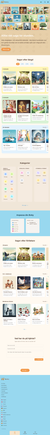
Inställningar (3, 396)
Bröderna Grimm (6, 318)
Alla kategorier (4, 387)
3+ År (27, 63)
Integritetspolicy (4, 389)
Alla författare (4, 385)
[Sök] (45, 2)
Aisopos (4, 85)
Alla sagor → (25, 370)
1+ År (22, 63)
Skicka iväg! (39, 359)
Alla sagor (24, 205)
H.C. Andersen (5, 290)
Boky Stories (34, 85)
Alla (18, 63)
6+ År (32, 63)
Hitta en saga (6, 49)
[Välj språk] (41, 2)
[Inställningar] (48, 2)
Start (15, 433)
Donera (2, 394)
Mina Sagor (35, 433)
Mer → (25, 329)
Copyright (3, 391)
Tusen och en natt (6, 114)
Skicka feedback (4, 392)
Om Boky (3, 383)
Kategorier (25, 433)
